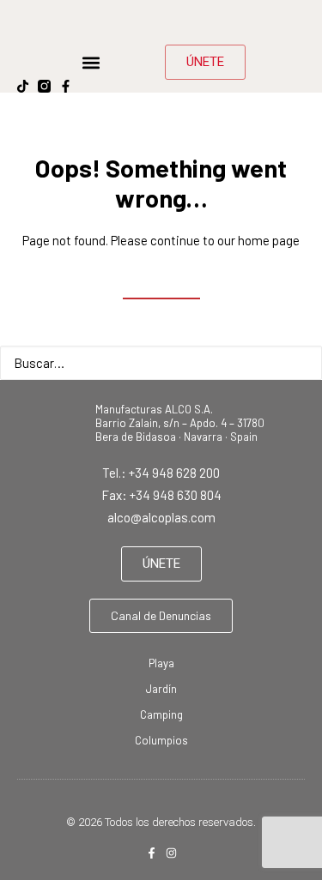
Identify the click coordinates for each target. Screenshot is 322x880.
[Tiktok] (22, 86)
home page (269, 240)
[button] (90, 62)
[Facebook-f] (65, 86)
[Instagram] (171, 853)
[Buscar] (161, 363)
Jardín (161, 689)
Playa (161, 663)
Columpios (161, 740)
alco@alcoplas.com (161, 517)
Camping (161, 714)
